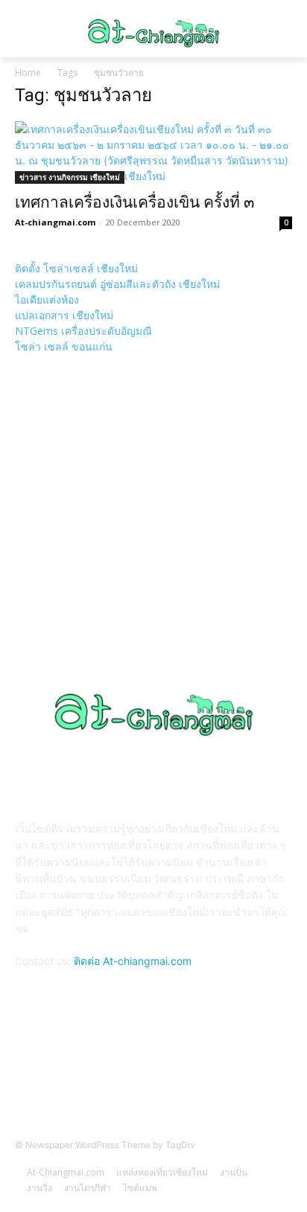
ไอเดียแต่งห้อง (47, 299)
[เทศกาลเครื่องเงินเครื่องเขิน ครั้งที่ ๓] (153, 152)
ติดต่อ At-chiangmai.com (133, 961)
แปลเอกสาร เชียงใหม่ (64, 315)
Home (28, 72)
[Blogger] (116, 1071)
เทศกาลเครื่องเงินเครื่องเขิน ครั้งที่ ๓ (134, 202)
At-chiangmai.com (55, 222)
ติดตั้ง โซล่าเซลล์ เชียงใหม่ (76, 268)
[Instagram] (190, 1071)
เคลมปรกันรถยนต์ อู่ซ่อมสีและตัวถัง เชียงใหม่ (117, 284)
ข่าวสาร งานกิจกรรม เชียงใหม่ (69, 177)
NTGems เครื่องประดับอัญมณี (83, 331)
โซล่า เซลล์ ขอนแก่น (64, 346)
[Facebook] (153, 1071)
